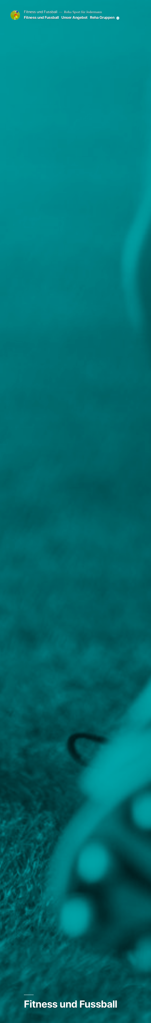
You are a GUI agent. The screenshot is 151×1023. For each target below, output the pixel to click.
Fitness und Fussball (40, 12)
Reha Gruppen (102, 17)
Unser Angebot (74, 17)
